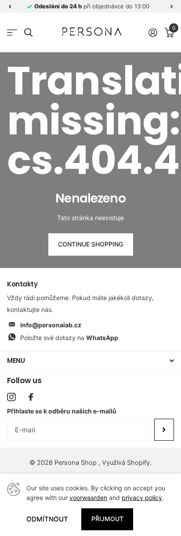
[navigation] (9, 6)
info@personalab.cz (50, 325)
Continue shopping (90, 244)
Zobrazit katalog (12, 32)
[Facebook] (31, 397)
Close (90, 360)
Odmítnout (47, 519)
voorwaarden (88, 497)
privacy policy (142, 497)
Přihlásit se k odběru (164, 430)
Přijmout (107, 518)
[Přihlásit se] (152, 32)
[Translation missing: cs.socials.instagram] (11, 397)
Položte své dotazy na (69, 337)
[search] (28, 33)
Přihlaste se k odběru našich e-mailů (61, 411)
